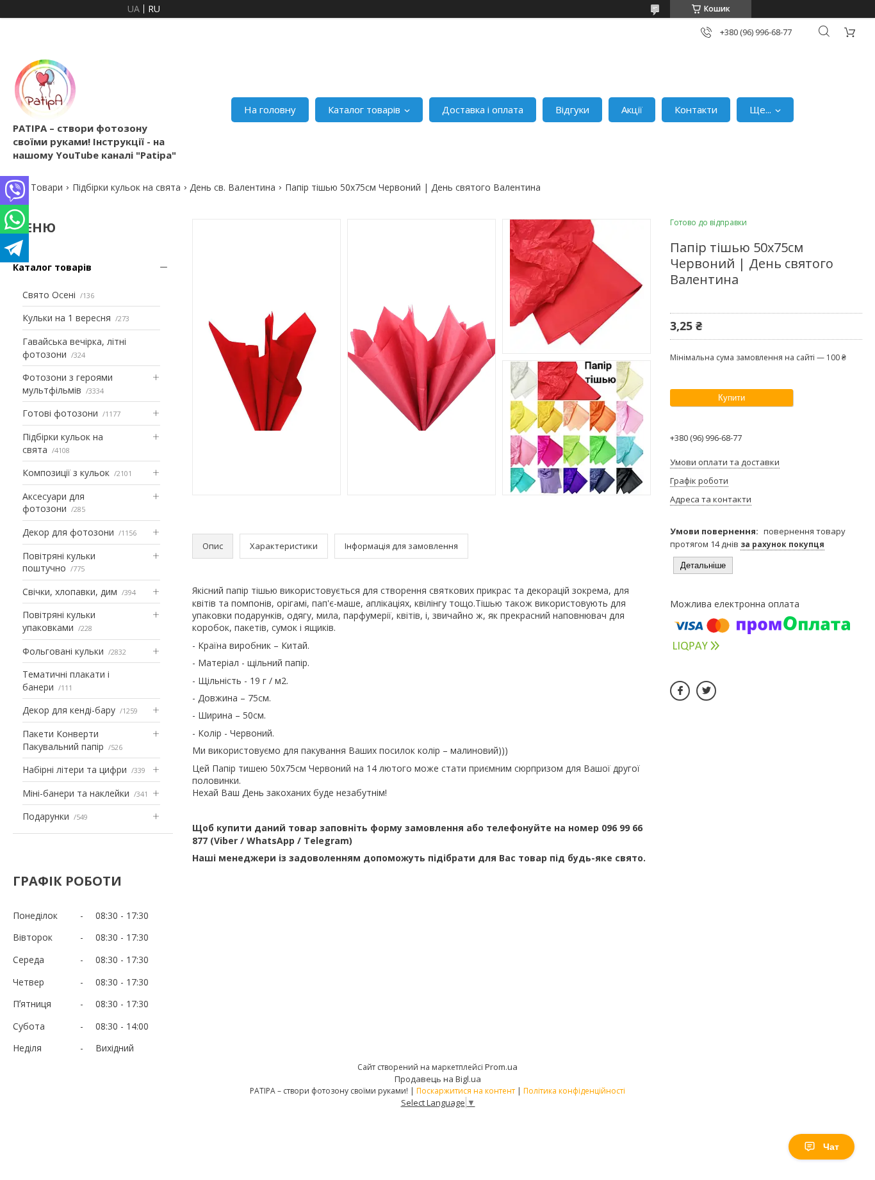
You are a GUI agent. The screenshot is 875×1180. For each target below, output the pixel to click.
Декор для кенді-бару (68, 710)
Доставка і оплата (482, 109)
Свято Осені (49, 295)
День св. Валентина (232, 187)
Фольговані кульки (63, 651)
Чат (831, 1147)
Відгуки (572, 109)
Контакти (696, 109)
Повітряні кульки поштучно (58, 562)
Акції (631, 109)
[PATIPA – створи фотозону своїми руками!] (45, 90)
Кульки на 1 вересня (66, 318)
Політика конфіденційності (574, 1090)
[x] (706, 691)
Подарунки (45, 816)
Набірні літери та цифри (74, 769)
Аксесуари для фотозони (53, 502)
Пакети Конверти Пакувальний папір (63, 740)
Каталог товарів (364, 109)
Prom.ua (501, 1066)
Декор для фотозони (68, 532)
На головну (270, 109)
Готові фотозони (60, 413)
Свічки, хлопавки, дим (69, 592)
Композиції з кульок (66, 472)
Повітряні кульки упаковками (58, 621)
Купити (731, 398)
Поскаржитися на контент (465, 1090)
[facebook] (680, 691)
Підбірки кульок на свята (126, 187)
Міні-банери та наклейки (75, 793)
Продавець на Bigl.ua (438, 1079)
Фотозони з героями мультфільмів (67, 383)
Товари (47, 187)
